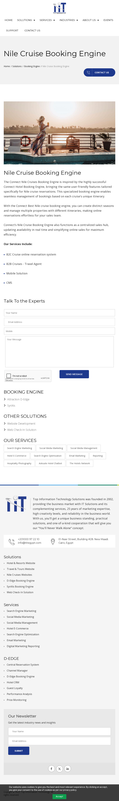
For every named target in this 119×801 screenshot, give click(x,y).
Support (12, 30)
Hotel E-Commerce (16, 455)
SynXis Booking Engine (20, 586)
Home (9, 20)
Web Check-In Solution (21, 430)
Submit (19, 750)
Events (108, 20)
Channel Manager (17, 670)
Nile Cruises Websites (19, 574)
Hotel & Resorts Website (21, 563)
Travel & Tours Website (20, 569)
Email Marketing (77, 455)
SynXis (11, 405)
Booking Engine (32, 66)
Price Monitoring (16, 700)
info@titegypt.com (29, 542)
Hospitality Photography (19, 463)
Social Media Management (84, 448)
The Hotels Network (80, 463)
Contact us (102, 72)
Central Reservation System (23, 664)
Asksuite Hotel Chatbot (50, 463)
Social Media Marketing (51, 448)
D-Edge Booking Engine (21, 580)
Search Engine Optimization (48, 455)
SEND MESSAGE (74, 374)
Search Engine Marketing (19, 448)
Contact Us (32, 30)
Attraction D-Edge (18, 399)
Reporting (98, 455)
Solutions (17, 66)
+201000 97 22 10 (28, 539)
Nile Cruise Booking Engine (42, 172)
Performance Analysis (19, 694)
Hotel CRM (13, 682)
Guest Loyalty (15, 688)
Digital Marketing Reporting (23, 646)
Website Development (21, 423)
